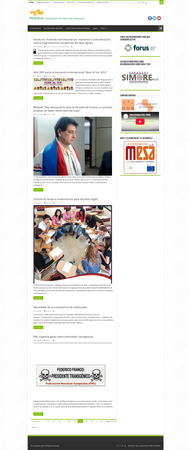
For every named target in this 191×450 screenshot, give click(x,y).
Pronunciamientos (86, 2)
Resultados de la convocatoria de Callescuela (60, 307)
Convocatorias (35, 28)
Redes (103, 28)
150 (74, 421)
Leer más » (38, 63)
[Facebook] (141, 2)
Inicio (31, 2)
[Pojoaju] (58, 14)
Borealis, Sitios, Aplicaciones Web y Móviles (144, 446)
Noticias (70, 2)
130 (53, 421)
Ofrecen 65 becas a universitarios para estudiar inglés (65, 199)
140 (59, 421)
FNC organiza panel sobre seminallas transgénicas (63, 336)
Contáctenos (59, 2)
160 (101, 421)
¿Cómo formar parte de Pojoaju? (78, 28)
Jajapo (95, 28)
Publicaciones (102, 2)
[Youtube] (146, 2)
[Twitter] (143, 2)
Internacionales (51, 47)
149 (69, 421)
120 (48, 421)
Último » (35, 427)
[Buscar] (161, 2)
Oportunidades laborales (53, 28)
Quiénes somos (43, 2)
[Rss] (139, 2)
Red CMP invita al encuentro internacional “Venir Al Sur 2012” (70, 72)
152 (86, 421)
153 (91, 421)
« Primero (35, 421)
